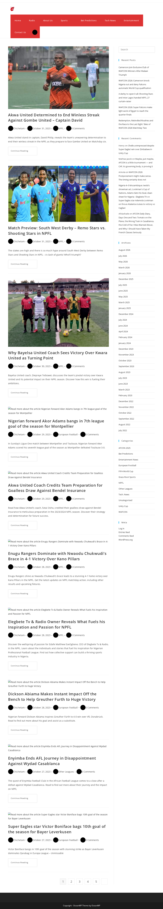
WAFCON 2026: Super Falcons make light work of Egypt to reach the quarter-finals (135, 111)
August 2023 (124, 372)
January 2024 (125, 343)
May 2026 (123, 261)
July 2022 (123, 430)
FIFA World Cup (126, 471)
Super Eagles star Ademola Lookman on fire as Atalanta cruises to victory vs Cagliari (137, 204)
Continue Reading (24, 149)
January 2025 (125, 308)
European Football (68, 434)
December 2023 (126, 348)
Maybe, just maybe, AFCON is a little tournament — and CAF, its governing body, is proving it (136, 162)
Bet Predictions (126, 453)
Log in (121, 528)
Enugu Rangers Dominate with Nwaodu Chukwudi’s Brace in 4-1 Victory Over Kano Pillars (57, 556)
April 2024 (123, 331)
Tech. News (124, 494)
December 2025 (126, 279)
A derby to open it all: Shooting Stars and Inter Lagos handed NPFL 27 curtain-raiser (136, 97)
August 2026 (124, 250)
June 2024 (123, 325)
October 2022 (125, 412)
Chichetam (19, 128)
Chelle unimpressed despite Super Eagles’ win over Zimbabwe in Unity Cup (136, 149)
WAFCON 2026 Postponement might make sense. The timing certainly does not (135, 176)
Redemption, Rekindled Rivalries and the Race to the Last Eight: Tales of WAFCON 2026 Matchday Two (136, 124)
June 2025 (123, 290)
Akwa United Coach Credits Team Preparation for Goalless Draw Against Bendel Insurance (55, 487)
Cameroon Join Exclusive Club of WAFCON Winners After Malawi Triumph (134, 71)
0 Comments (78, 128)
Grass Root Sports (127, 477)
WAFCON (123, 511)
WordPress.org (126, 539)
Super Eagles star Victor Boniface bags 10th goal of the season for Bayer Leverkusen (57, 829)
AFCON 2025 (124, 448)
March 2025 (124, 302)
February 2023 (125, 395)
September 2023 (126, 366)
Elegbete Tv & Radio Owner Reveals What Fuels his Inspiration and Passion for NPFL (56, 624)
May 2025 (123, 296)
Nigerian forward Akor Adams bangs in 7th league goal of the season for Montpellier (56, 423)
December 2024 (126, 314)
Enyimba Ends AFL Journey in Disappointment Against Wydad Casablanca (52, 760)
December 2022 (126, 401)
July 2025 (123, 285)
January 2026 (125, 273)
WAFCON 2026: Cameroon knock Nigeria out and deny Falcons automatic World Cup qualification (135, 84)
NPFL (61, 128)
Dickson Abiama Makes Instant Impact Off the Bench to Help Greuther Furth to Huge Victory (52, 696)
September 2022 (126, 418)
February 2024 (125, 337)
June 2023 (123, 383)
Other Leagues (66, 771)
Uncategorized (125, 500)
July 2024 (123, 319)
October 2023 (125, 360)
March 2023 (124, 389)
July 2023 (123, 378)
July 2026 (123, 255)
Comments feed (126, 535)
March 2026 (124, 267)
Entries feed (124, 532)
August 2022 (124, 424)
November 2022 (126, 407)
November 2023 (126, 354)
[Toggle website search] (35, 32)
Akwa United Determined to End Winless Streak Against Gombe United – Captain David (53, 117)
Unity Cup (123, 506)
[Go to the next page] (104, 881)
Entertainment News (128, 459)
